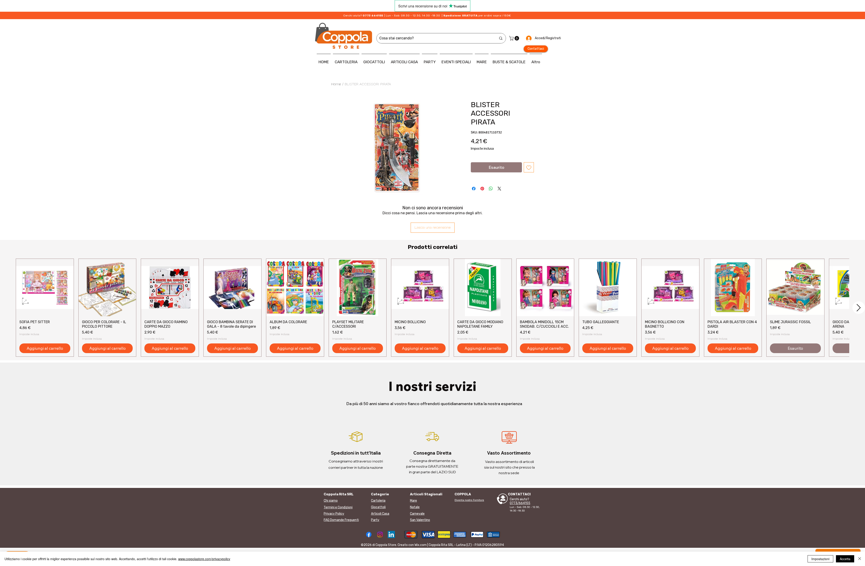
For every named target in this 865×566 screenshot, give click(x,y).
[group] (432, 308)
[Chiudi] (859, 558)
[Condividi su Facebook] (473, 188)
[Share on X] (499, 188)
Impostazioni (820, 559)
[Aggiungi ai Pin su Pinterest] (482, 188)
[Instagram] (380, 534)
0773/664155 (520, 503)
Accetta (845, 559)
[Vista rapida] (45, 287)
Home (336, 84)
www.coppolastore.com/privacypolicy (204, 559)
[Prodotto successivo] (858, 307)
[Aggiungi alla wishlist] (529, 167)
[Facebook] (368, 534)
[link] (514, 38)
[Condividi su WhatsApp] (491, 188)
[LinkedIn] (391, 534)
